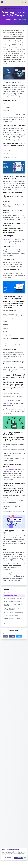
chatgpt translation (8, 577)
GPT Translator (7, 403)
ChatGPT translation (8, 47)
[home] (5, 2)
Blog (5, 6)
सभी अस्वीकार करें (8, 857)
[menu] (22, 2)
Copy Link (19, 636)
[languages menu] (26, 2)
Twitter (5, 636)
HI (2, 6)
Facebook (12, 636)
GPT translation (7, 239)
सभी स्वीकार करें (20, 857)
